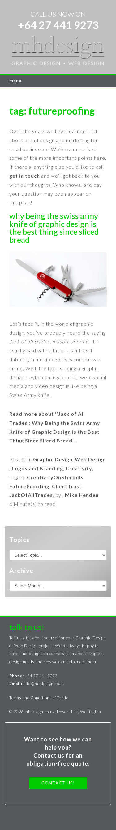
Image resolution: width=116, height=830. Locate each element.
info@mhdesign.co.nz (44, 683)
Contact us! (58, 782)
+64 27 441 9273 (58, 25)
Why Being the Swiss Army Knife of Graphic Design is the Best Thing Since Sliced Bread (54, 228)
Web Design (90, 459)
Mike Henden (82, 495)
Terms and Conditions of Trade (38, 697)
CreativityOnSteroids (55, 477)
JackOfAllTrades (31, 495)
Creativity (79, 468)
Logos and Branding (37, 468)
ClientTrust (67, 486)
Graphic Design (52, 459)
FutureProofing (29, 486)
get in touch (24, 176)
